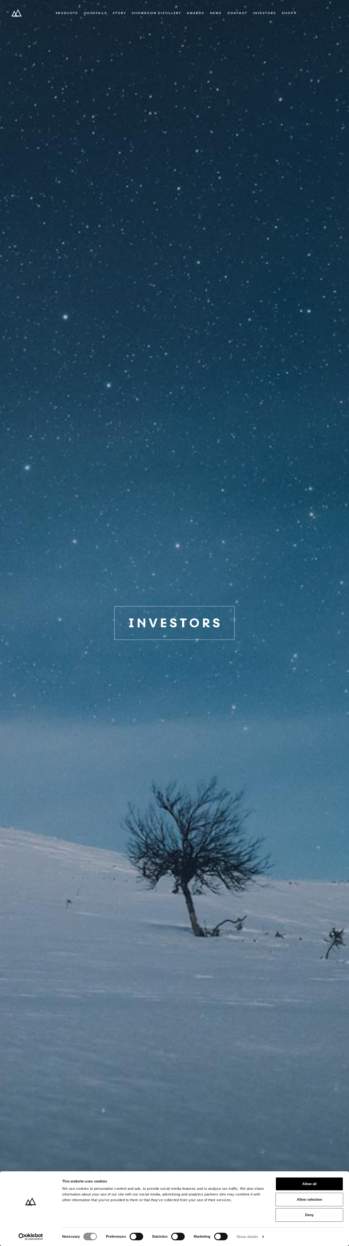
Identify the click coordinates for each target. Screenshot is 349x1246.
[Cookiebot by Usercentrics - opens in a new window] (31, 1236)
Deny (309, 1215)
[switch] (136, 1236)
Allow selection (309, 1199)
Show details (247, 1237)
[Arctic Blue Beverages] (16, 13)
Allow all (309, 1184)
